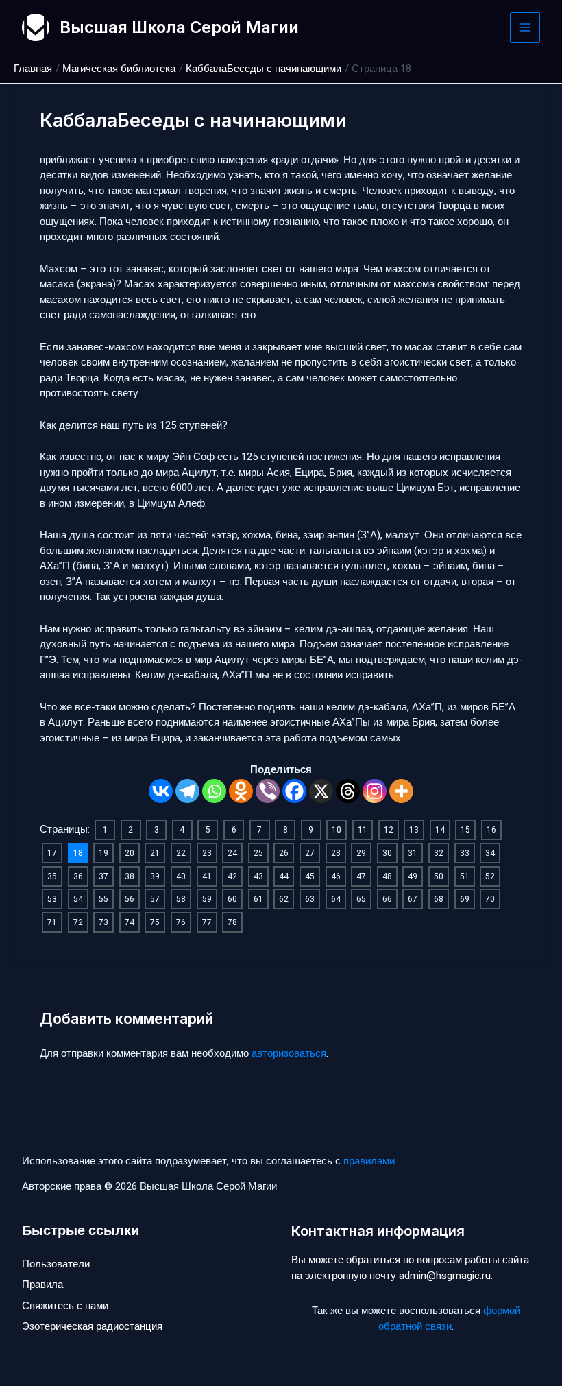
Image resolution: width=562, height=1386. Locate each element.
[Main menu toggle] (525, 27)
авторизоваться (289, 1053)
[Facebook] (294, 791)
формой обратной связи (449, 1318)
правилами (369, 1161)
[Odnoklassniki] (241, 791)
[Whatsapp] (214, 791)
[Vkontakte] (161, 791)
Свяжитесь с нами (65, 1305)
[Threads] (348, 791)
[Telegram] (187, 791)
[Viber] (268, 791)
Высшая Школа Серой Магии (179, 27)
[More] (401, 791)
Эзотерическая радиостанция (92, 1326)
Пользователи (56, 1263)
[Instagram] (375, 791)
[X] (321, 791)
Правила (42, 1284)
